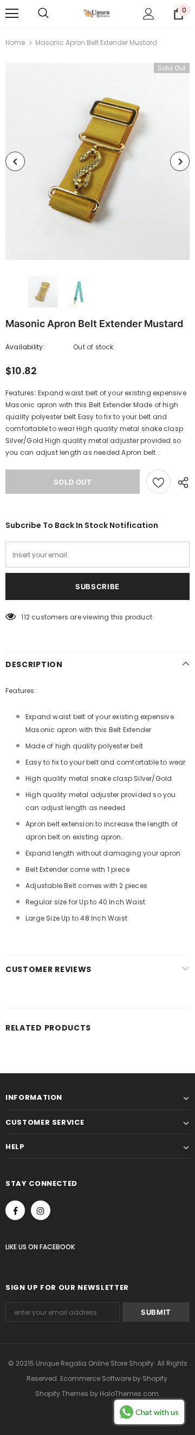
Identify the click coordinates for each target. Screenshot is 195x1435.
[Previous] (15, 161)
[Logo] (96, 14)
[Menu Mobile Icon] (11, 13)
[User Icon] (148, 13)
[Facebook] (15, 1210)
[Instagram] (40, 1210)
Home (15, 42)
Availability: (25, 346)
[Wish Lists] (158, 481)
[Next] (180, 161)
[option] (97, 161)
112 (25, 617)
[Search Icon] (43, 13)
